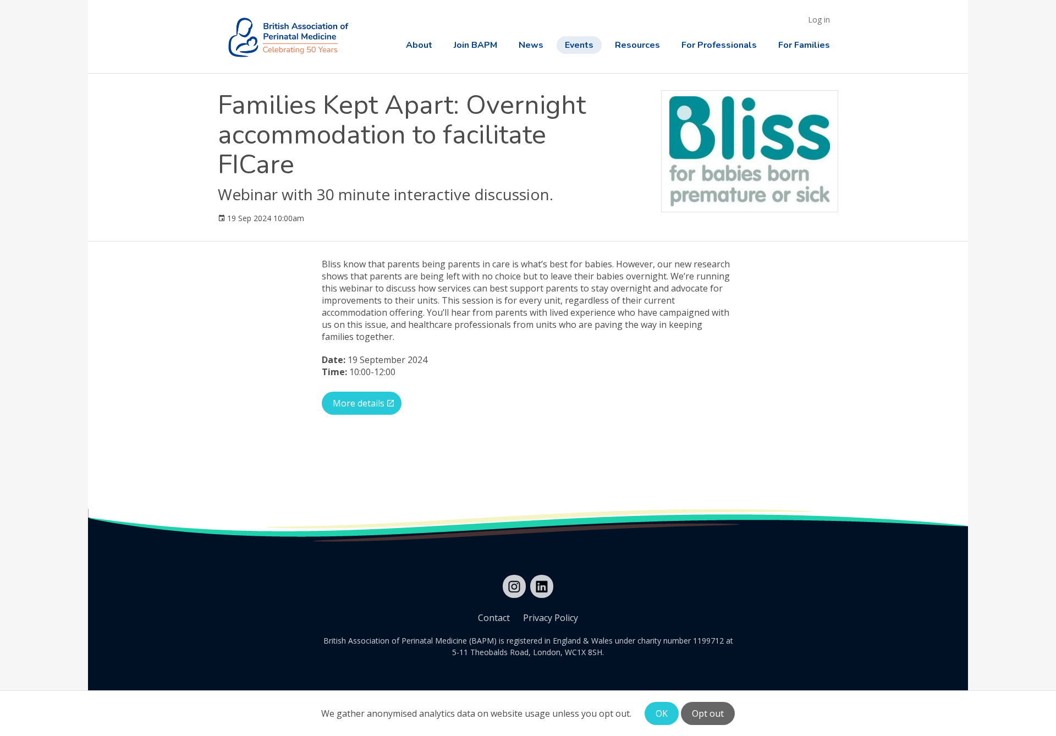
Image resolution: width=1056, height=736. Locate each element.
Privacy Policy (550, 618)
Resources (637, 45)
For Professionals (719, 45)
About (419, 45)
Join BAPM (475, 45)
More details (358, 403)
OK (662, 713)
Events (579, 45)
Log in (819, 19)
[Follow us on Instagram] (514, 586)
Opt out (708, 713)
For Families (804, 45)
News (531, 45)
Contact (494, 618)
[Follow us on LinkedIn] (541, 586)
